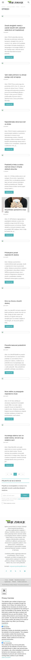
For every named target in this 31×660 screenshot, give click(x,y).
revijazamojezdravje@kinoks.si (18, 566)
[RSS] (15, 571)
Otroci (17, 6)
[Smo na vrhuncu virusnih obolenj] (15, 295)
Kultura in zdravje (6, 12)
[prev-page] (7, 474)
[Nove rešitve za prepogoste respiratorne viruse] (15, 386)
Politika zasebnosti (22, 581)
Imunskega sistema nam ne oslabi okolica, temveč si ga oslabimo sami (14, 437)
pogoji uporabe (21, 498)
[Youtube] (25, 571)
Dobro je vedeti (11, 6)
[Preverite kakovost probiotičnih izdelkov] (15, 339)
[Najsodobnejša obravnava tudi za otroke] (15, 116)
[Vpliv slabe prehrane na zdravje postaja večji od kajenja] (15, 69)
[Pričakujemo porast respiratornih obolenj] (15, 247)
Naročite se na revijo (20, 580)
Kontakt (11, 580)
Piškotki (14, 581)
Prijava (25, 495)
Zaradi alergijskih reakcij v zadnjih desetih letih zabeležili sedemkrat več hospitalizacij (15, 27)
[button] (3, 2)
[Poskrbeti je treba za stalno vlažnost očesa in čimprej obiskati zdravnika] (15, 161)
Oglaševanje (7, 581)
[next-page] (22, 474)
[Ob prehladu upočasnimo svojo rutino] (15, 204)
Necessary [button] (5, 625)
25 (19, 474)
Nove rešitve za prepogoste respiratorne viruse (14, 392)
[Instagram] (11, 571)
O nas (6, 580)
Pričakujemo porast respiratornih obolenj (12, 253)
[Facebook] (6, 571)
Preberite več (9, 57)
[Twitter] (20, 571)
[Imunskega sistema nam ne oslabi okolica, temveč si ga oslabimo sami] (15, 432)
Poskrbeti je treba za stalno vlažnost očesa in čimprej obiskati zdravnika (14, 166)
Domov (3, 6)
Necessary (6, 626)
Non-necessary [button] (6, 641)
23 (11, 474)
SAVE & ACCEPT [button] (6, 657)
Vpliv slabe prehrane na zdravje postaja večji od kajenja (15, 76)
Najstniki (14, 12)
